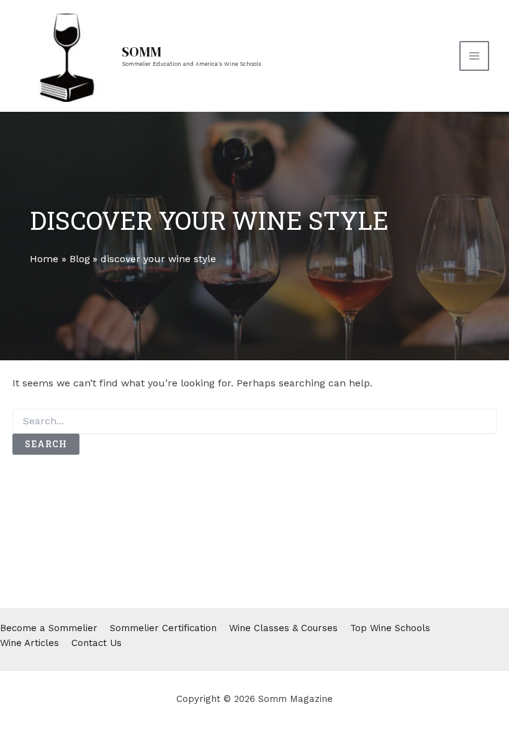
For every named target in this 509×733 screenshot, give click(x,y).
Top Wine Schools (390, 628)
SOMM (141, 51)
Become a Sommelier (48, 628)
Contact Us (96, 643)
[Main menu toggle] (474, 56)
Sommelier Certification (163, 628)
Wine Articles (29, 643)
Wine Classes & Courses (283, 628)
